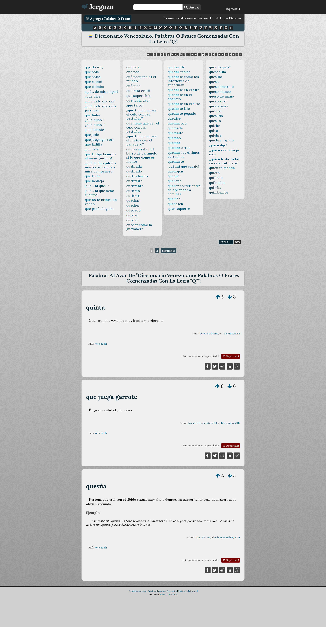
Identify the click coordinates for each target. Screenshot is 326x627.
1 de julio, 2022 (231, 333)
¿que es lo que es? (100, 101)
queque (174, 176)
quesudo (216, 116)
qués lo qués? (220, 67)
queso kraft (218, 101)
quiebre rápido (221, 140)
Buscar (193, 7)
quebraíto (134, 181)
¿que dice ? (94, 96)
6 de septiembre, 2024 (227, 537)
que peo (133, 72)
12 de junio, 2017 (230, 423)
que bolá (92, 72)
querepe (175, 181)
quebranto (135, 186)
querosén (175, 204)
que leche (93, 176)
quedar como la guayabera (139, 227)
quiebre (215, 135)
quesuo (215, 121)
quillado (216, 178)
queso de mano (221, 96)
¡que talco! (134, 105)
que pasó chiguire (99, 209)
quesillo (215, 77)
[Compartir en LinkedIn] (230, 366)
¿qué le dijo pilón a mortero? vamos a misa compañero (100, 167)
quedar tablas (179, 72)
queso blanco (220, 92)
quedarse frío (179, 109)
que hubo (92, 115)
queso (214, 82)
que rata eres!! (138, 91)
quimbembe (218, 192)
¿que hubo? (94, 120)
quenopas (176, 171)
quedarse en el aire (184, 90)
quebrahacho (137, 176)
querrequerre (179, 209)
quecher (133, 205)
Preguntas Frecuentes (167, 591)
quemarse (176, 161)
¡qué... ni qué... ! (97, 186)
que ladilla (93, 144)
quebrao (133, 191)
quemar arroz (179, 148)
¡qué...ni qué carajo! (183, 166)
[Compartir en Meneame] (237, 366)
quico (213, 131)
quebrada (134, 166)
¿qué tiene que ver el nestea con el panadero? (141, 140)
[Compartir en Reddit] (222, 366)
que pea (132, 67)
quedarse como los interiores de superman (183, 81)
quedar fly (176, 67)
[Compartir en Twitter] (215, 366)
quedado (133, 210)
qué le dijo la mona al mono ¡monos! (100, 156)
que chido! (93, 82)
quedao (132, 215)
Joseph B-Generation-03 (202, 423)
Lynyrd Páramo (209, 333)
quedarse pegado (182, 113)
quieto (214, 173)
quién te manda (222, 168)
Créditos (152, 591)
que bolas (93, 77)
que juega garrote (99, 140)
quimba (215, 188)
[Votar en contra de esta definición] (230, 297)
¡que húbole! (95, 130)
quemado (175, 128)
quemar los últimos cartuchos (184, 154)
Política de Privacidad (188, 591)
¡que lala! (92, 149)
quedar (132, 220)
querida (174, 199)
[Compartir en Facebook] (208, 366)
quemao (174, 138)
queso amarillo (221, 87)
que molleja (94, 181)
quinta (95, 307)
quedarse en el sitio (184, 104)
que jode (92, 135)
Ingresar (232, 9)
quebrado (134, 171)
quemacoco (177, 123)
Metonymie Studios (168, 594)
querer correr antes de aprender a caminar (184, 190)
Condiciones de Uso (137, 591)
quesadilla (217, 72)
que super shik (138, 96)
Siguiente (168, 250)
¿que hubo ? (95, 125)
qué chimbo (94, 87)
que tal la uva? (138, 100)
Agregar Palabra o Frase (109, 18)
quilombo (217, 183)
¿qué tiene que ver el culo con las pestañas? (141, 114)
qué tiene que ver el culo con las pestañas (142, 127)
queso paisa (219, 106)
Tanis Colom (202, 537)
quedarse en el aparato (180, 97)
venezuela (101, 343)
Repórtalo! (232, 356)
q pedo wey (94, 67)
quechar (133, 200)
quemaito (176, 133)
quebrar (133, 196)
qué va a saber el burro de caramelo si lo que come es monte (141, 155)
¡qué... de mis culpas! (101, 92)
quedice (174, 118)
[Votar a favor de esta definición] (218, 297)
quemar (174, 143)
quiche (214, 126)
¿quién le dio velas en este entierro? (224, 161)
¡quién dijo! (218, 145)
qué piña (133, 86)
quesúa (215, 111)
